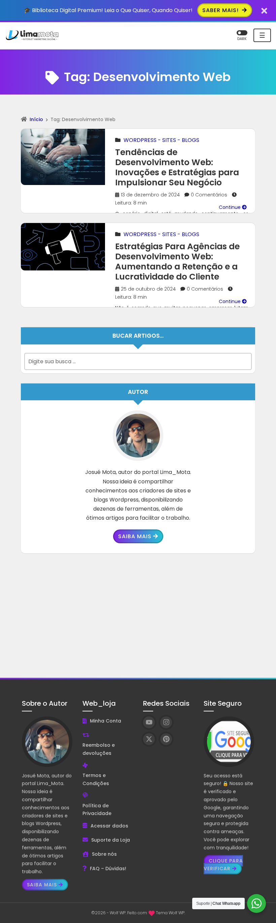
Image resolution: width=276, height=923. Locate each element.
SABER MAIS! (221, 10)
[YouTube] (149, 722)
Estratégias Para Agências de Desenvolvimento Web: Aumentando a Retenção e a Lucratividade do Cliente (177, 262)
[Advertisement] (138, 610)
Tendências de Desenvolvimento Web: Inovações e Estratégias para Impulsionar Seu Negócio (177, 167)
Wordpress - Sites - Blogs (161, 140)
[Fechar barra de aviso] (264, 10)
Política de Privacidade (96, 809)
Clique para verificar (223, 864)
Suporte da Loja (110, 840)
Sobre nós (104, 854)
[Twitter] (149, 739)
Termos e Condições (95, 779)
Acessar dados (109, 825)
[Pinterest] (166, 739)
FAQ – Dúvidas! (108, 868)
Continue (230, 207)
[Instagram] (166, 722)
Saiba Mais (134, 536)
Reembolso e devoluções (98, 749)
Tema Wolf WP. (170, 913)
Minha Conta (105, 720)
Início (36, 119)
